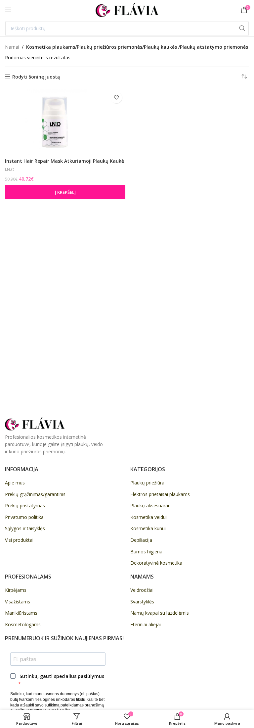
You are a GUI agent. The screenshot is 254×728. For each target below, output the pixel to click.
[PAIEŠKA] (242, 28)
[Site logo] (127, 9)
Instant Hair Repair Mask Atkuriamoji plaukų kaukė (64, 161)
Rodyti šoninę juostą (36, 77)
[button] (65, 192)
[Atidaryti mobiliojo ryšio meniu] (8, 10)
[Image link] (34, 423)
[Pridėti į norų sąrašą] (116, 97)
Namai (12, 47)
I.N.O (10, 169)
